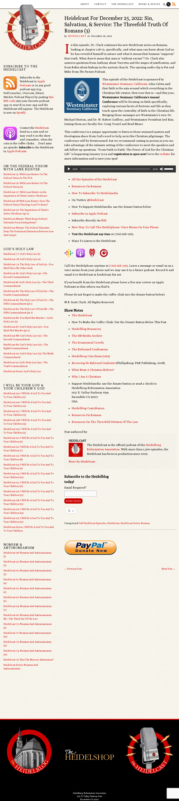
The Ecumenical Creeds (88, 342)
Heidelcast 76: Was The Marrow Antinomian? (28, 659)
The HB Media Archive (87, 335)
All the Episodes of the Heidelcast (94, 179)
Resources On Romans (86, 186)
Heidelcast (77, 36)
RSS (103, 220)
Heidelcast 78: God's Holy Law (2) (22, 259)
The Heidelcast (122, 4)
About (84, 4)
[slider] (169, 168)
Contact (100, 4)
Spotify (21, 112)
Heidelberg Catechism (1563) (91, 356)
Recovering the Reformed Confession (93, 363)
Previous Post (73, 568)
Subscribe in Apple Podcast (90, 213)
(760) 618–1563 (118, 265)
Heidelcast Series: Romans (135, 523)
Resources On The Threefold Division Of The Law (105, 422)
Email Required (75, 487)
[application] (120, 168)
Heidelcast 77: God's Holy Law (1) (21, 253)
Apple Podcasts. (17, 151)
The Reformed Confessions (90, 349)
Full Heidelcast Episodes (92, 523)
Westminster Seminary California (124, 84)
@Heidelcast (95, 200)
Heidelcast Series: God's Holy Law (22, 371)
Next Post (168, 568)
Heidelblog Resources (86, 329)
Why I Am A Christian (86, 376)
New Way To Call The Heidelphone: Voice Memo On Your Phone (115, 227)
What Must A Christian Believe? (93, 369)
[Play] (69, 169)
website (165, 154)
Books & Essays (149, 4)
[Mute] (161, 169)
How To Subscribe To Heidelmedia (95, 193)
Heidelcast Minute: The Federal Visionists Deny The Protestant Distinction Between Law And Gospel (28, 231)
